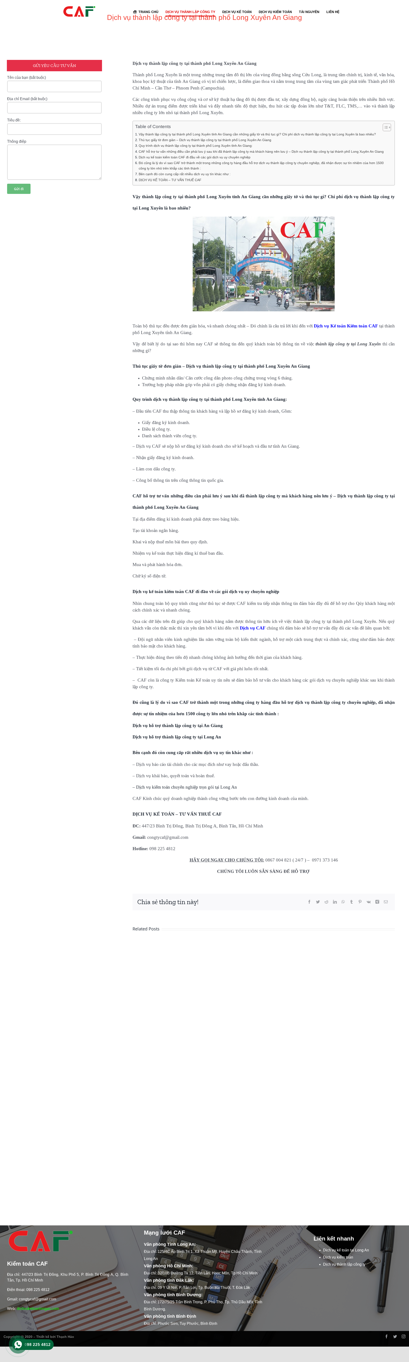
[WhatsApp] (343, 902)
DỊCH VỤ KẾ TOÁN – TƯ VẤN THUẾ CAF (170, 180)
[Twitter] (318, 902)
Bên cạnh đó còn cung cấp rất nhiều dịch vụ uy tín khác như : (185, 174)
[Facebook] (309, 902)
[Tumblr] (351, 902)
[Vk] (368, 902)
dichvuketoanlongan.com (38, 1309)
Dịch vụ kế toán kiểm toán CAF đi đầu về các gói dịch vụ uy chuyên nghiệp (194, 157)
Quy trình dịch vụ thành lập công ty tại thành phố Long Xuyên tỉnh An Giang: (196, 145)
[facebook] (386, 1336)
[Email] (386, 902)
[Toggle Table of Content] (384, 127)
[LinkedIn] (335, 902)
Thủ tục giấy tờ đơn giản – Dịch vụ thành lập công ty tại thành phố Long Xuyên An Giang (205, 140)
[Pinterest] (360, 902)
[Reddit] (326, 902)
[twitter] (395, 1336)
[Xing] (377, 902)
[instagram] (403, 1336)
